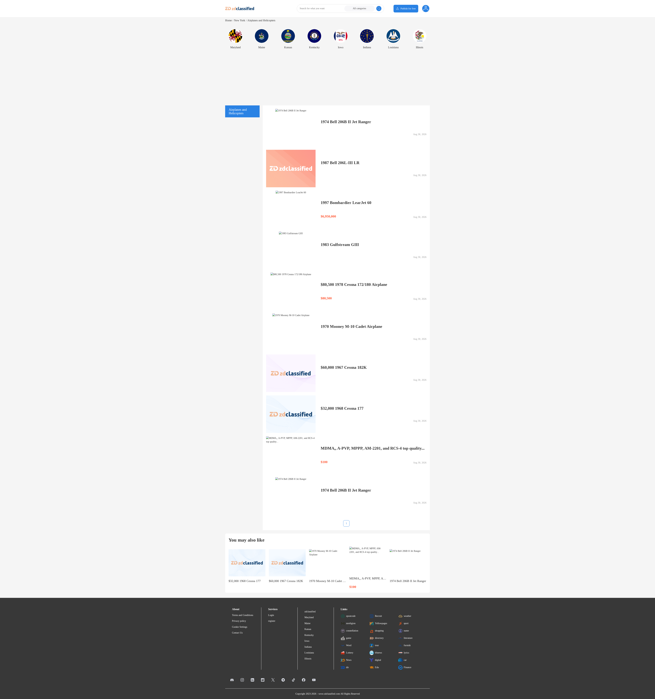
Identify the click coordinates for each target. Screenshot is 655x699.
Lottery (349, 652)
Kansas (307, 629)
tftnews (378, 652)
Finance (407, 667)
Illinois (307, 658)
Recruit (378, 616)
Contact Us (237, 632)
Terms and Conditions (242, 615)
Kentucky (309, 635)
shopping (379, 630)
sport (406, 623)
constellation (352, 630)
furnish (407, 645)
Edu (377, 667)
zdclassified (310, 611)
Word (348, 645)
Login (271, 615)
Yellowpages (381, 623)
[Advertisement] (327, 76)
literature (408, 638)
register (271, 621)
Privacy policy (239, 621)
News (348, 660)
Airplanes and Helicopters (261, 20)
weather (407, 616)
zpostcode (350, 616)
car (405, 660)
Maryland (309, 617)
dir (347, 667)
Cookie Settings (239, 627)
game (348, 638)
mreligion (350, 623)
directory (379, 638)
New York (239, 20)
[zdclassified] (239, 8)
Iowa (306, 641)
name (406, 630)
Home (228, 20)
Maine (307, 623)
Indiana (308, 647)
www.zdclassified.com (329, 694)
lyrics (406, 652)
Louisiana (309, 652)
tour (377, 645)
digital (378, 660)
